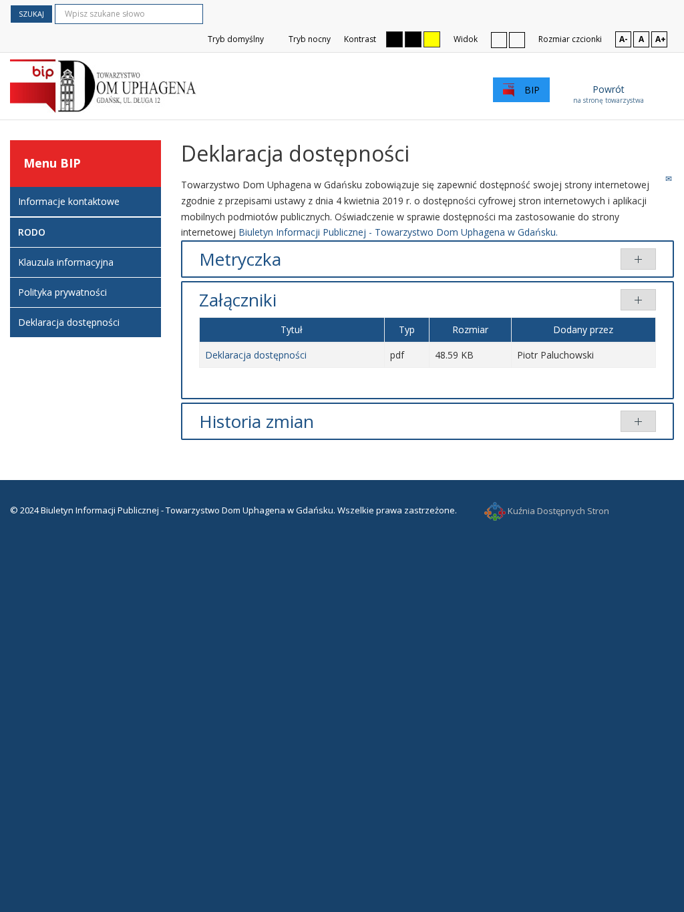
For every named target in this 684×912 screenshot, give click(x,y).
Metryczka (240, 259)
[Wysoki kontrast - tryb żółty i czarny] (431, 39)
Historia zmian (256, 421)
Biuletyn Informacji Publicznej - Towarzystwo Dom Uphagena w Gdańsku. (398, 232)
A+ (660, 39)
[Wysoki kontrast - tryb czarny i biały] (394, 39)
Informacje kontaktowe (69, 201)
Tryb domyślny (235, 39)
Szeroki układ (517, 39)
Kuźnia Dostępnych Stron (557, 511)
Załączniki (238, 300)
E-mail (669, 178)
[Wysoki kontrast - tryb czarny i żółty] (413, 39)
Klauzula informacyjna (66, 262)
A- (623, 39)
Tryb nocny (309, 39)
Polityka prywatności (62, 292)
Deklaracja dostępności (256, 355)
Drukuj (655, 178)
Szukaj (31, 14)
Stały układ (499, 39)
